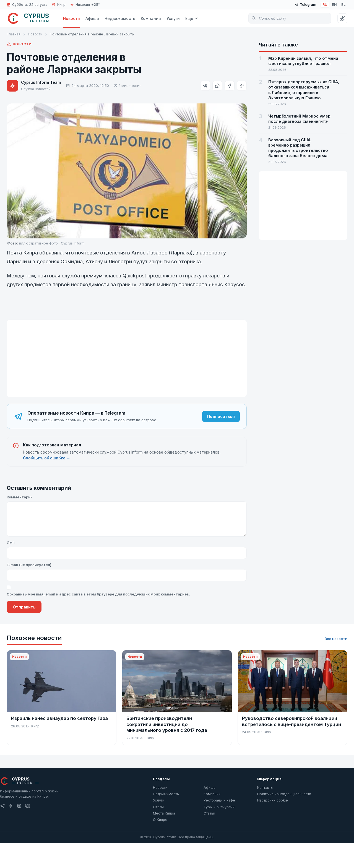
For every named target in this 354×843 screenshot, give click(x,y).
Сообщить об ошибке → (46, 458)
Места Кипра (164, 813)
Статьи (209, 813)
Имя (11, 542)
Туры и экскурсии (219, 807)
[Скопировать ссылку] (242, 86)
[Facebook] (10, 806)
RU (324, 4)
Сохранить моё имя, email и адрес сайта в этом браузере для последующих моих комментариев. (98, 594)
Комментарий (20, 497)
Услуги (173, 18)
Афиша (92, 18)
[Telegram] (2, 806)
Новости (71, 18)
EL (343, 4)
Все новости (336, 638)
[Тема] (342, 18)
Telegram (308, 4)
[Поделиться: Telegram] (205, 86)
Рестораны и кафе (219, 800)
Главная (13, 34)
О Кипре (160, 820)
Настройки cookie (272, 800)
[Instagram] (19, 806)
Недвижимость (120, 18)
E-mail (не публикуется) (29, 565)
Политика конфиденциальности (284, 794)
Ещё (189, 18)
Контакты (265, 787)
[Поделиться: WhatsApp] (217, 86)
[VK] (27, 806)
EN (334, 4)
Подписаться (221, 416)
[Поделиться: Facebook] (230, 86)
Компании (151, 18)
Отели (158, 807)
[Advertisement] (127, 358)
